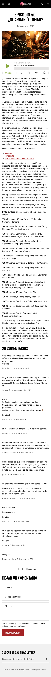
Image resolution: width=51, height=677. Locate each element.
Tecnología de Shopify (38, 670)
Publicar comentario (12, 633)
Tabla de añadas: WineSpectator (19, 158)
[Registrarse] (46, 659)
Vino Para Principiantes (20, 670)
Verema (8, 153)
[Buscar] (9, 4)
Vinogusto (9, 156)
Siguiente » (31, 569)
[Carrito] (48, 4)
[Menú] (3, 4)
